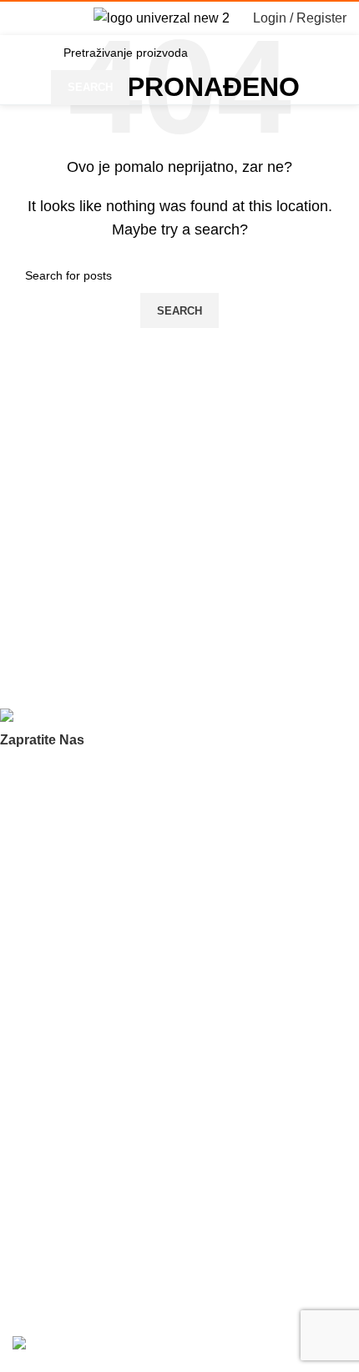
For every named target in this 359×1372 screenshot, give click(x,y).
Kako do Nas (46, 1241)
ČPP (24, 853)
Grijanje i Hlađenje (61, 1118)
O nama (34, 824)
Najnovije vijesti (53, 1213)
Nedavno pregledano (68, 1004)
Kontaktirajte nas (57, 938)
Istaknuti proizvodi (60, 1033)
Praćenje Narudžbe (63, 1185)
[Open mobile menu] (19, 18)
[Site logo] (162, 17)
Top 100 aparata (56, 1061)
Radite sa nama (54, 909)
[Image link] (84, 718)
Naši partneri (46, 881)
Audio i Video (47, 1090)
